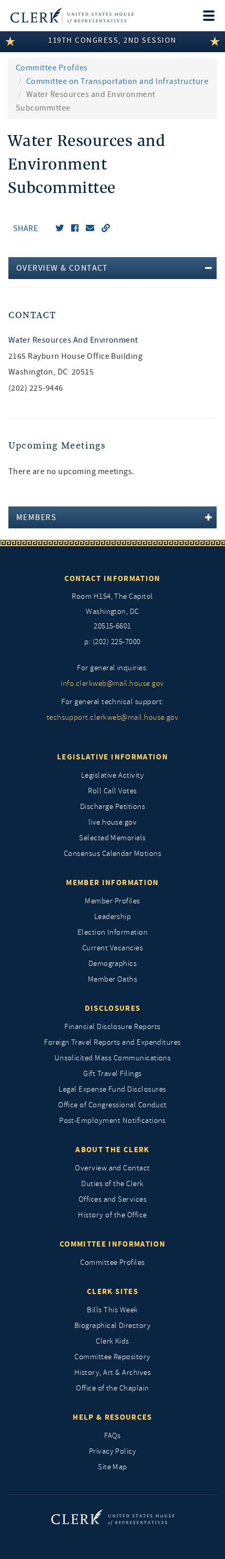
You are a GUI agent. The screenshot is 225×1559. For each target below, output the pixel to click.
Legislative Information (112, 757)
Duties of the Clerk (112, 1184)
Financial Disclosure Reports (112, 1027)
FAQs (112, 1436)
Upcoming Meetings (57, 446)
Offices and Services (112, 1199)
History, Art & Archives (112, 1372)
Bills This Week (112, 1310)
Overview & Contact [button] (62, 268)
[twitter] (59, 228)
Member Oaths (113, 979)
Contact (32, 315)
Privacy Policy (113, 1451)
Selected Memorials (112, 838)
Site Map (112, 1467)
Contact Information (112, 578)
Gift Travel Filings (112, 1074)
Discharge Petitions (112, 807)
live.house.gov (112, 822)
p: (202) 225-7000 (112, 642)
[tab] (112, 268)
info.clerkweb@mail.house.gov (112, 683)
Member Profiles (112, 901)
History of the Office (112, 1215)
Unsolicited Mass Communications (112, 1058)
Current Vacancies (112, 948)
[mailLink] (90, 228)
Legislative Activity (112, 775)
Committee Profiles (52, 68)
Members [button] (36, 517)
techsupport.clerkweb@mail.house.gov (113, 717)
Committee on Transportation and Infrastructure (117, 81)
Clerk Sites (112, 1291)
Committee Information (112, 1244)
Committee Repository (112, 1357)
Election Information (112, 932)
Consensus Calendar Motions (112, 854)
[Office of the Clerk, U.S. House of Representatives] (71, 15)
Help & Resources (112, 1417)
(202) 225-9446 (35, 388)
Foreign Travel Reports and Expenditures (112, 1042)
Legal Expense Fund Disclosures (112, 1089)
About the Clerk (112, 1149)
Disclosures (113, 1008)
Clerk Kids (112, 1341)
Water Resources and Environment (73, 340)
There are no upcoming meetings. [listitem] (71, 471)
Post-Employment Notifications (112, 1121)
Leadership (112, 917)
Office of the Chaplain (112, 1388)
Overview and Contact (112, 1168)
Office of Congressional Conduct (112, 1105)
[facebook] (75, 228)
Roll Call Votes (112, 791)
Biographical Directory (112, 1326)
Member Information (112, 882)
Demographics (112, 964)
